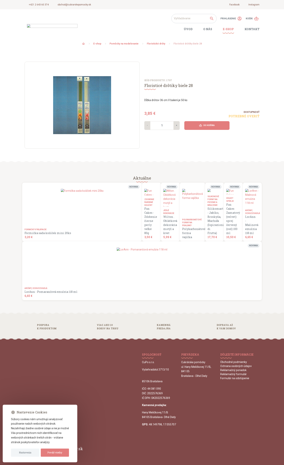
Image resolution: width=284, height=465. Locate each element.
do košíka (207, 125)
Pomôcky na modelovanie (124, 43)
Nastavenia (25, 452)
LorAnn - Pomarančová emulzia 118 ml (51, 292)
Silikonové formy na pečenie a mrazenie (213, 200)
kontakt (252, 29)
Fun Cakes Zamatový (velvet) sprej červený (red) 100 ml (232, 219)
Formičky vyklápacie (36, 229)
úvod (188, 29)
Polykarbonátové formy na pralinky (191, 223)
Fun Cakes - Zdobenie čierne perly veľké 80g (150, 221)
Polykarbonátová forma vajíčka (191, 233)
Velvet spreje (230, 199)
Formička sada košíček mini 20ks (48, 233)
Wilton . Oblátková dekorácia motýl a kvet (169, 225)
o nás (207, 29)
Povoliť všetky (54, 452)
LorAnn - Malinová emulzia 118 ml (251, 225)
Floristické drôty (156, 43)
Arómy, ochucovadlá (251, 211)
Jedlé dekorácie (168, 211)
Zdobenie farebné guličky (149, 202)
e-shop (228, 29)
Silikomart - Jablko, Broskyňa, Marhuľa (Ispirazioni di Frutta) (213, 221)
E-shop (97, 43)
